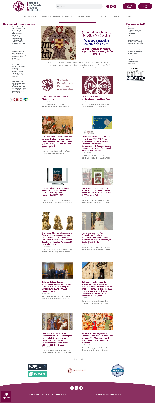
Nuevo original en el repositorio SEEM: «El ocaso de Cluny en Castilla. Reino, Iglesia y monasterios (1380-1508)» (19, 54)
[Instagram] (114, 6)
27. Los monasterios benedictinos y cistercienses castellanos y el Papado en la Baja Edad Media (135, 30)
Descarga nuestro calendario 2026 (96, 42)
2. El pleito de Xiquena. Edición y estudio (134, 60)
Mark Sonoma (61, 394)
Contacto (115, 16)
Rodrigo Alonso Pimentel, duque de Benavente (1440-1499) (96, 51)
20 (82, 359)
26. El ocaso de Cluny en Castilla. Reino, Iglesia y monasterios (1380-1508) (135, 41)
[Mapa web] (6, 394)
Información (29, 16)
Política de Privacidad (112, 394)
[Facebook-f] (107, 6)
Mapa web (6, 398)
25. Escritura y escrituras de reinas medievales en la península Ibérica (135, 51)
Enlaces (128, 16)
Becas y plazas (84, 16)
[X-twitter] (111, 6)
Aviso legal (97, 394)
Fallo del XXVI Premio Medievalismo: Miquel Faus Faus (96, 98)
